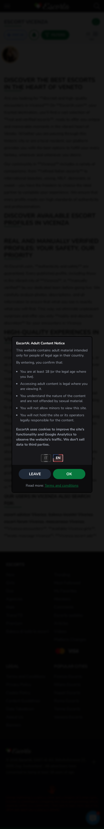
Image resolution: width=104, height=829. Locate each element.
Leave (35, 474)
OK (69, 474)
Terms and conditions (62, 485)
